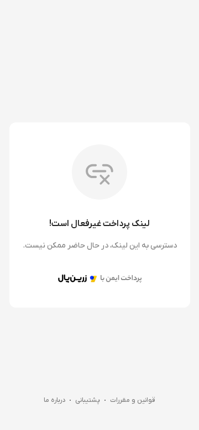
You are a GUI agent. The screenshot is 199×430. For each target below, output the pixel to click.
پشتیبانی (87, 400)
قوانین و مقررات (132, 400)
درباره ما (54, 400)
